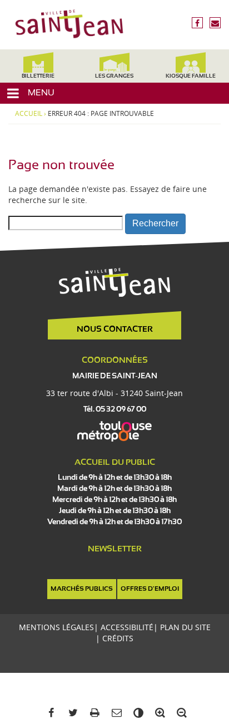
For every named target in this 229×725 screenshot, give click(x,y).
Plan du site (185, 627)
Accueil (28, 113)
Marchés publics (82, 589)
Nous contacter (115, 329)
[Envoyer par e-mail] (114, 713)
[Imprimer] (92, 713)
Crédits (117, 638)
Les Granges (114, 76)
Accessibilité (127, 627)
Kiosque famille (191, 76)
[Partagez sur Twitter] (71, 713)
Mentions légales (56, 627)
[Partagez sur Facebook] (49, 713)
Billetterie (38, 76)
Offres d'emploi (150, 589)
